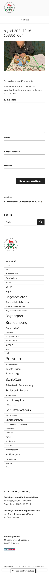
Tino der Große (10, 428)
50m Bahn (11, 261)
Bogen (9, 291)
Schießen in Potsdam (18, 390)
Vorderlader (11, 441)
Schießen (13, 379)
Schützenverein (18, 410)
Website (8, 165)
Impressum (9, 566)
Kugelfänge (9, 332)
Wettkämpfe (11, 459)
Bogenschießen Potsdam (16, 310)
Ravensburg (12, 373)
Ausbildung (12, 278)
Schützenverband (11, 405)
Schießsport (11, 395)
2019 (8, 265)
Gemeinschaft (12, 328)
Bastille (8, 282)
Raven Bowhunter (13, 369)
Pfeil (7, 353)
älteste (8, 467)
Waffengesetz (12, 450)
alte (7, 269)
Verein (8, 437)
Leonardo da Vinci (12, 340)
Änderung (9, 463)
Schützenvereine (11, 415)
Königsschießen (12, 336)
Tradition (9, 433)
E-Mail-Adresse (12, 151)
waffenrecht (13, 454)
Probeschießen (12, 365)
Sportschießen (14, 419)
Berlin (9, 286)
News (7, 349)
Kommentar (10, 100)
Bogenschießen (16, 297)
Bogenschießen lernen (15, 306)
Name (7, 137)
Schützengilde (15, 400)
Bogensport (14, 316)
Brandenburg (16, 322)
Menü (26, 20)
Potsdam (14, 358)
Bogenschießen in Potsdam (17, 302)
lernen (9, 344)
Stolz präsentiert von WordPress (30, 566)
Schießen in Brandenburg (19, 385)
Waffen (9, 445)
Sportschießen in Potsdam (17, 424)
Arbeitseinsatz (12, 273)
